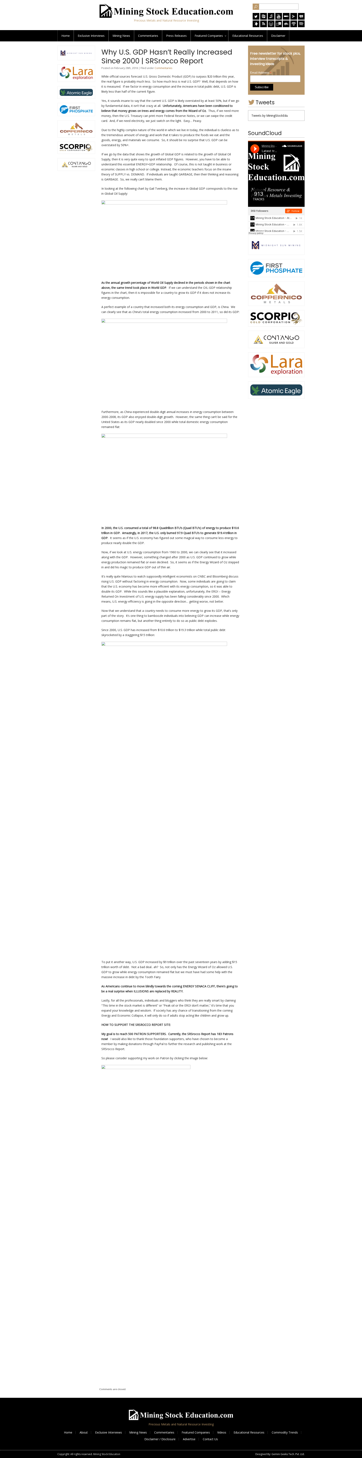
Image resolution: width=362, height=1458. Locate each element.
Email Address (261, 73)
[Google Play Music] (293, 18)
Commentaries (148, 36)
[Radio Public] (263, 18)
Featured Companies (196, 1432)
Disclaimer (278, 36)
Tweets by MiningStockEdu (269, 116)
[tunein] (278, 26)
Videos (221, 1432)
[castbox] (286, 26)
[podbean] (293, 26)
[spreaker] (256, 26)
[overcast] (271, 26)
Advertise (189, 1439)
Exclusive (91, 36)
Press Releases (176, 36)
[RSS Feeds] (263, 26)
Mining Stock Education (106, 1454)
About (84, 1432)
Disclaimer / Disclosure (160, 1439)
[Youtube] (278, 18)
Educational (247, 36)
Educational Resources (249, 1432)
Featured (209, 36)
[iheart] (301, 18)
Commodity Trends (285, 1432)
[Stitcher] (286, 18)
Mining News (121, 36)
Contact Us (210, 1439)
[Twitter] (256, 18)
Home (65, 36)
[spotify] (301, 26)
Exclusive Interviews (108, 1432)
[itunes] (271, 18)
